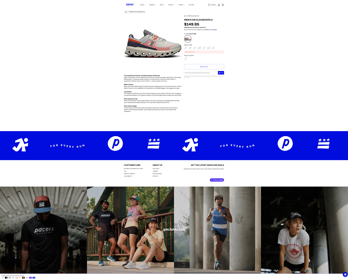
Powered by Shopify (19, 275)
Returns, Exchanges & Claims (133, 168)
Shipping (187, 27)
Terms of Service (129, 173)
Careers (155, 171)
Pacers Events (157, 173)
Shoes (142, 5)
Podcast (155, 176)
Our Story (156, 168)
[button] (212, 5)
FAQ (125, 171)
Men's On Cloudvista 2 (137, 12)
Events (170, 5)
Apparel (152, 5)
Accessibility (128, 176)
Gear (161, 5)
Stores (180, 5)
